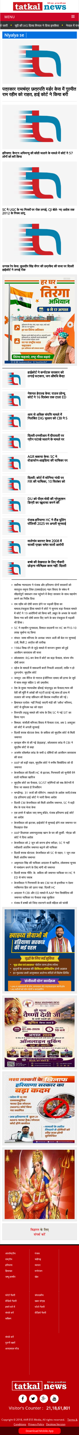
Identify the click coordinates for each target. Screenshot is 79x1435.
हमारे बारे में (10, 1307)
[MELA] (40, 1142)
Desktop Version (55, 1424)
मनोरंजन (38, 1271)
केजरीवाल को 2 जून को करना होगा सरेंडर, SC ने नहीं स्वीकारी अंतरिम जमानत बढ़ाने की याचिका (42, 845)
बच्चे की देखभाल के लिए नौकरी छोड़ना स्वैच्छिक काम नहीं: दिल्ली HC (47, 564)
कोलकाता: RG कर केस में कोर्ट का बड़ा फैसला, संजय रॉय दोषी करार (44, 660)
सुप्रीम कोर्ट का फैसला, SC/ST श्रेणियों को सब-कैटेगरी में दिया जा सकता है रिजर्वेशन (44, 785)
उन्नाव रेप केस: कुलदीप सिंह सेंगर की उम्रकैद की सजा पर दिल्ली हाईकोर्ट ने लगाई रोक (38, 267)
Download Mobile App (40, 1431)
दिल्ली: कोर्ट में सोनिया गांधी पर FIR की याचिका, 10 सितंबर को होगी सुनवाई (46, 479)
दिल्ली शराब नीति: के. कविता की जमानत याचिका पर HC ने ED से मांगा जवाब (44, 875)
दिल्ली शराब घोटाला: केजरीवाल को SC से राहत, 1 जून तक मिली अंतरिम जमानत (44, 855)
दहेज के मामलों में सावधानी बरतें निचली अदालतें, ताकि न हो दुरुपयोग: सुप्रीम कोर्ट (44, 670)
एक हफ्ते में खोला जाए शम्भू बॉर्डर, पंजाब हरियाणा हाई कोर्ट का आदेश (44, 815)
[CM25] (40, 990)
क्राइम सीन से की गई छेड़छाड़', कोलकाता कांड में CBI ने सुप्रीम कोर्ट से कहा (43, 745)
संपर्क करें (9, 1312)
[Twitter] (33, 1399)
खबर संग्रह (40, 1301)
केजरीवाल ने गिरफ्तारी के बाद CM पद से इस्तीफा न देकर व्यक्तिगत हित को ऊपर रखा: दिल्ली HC (43, 885)
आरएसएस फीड (12, 1348)
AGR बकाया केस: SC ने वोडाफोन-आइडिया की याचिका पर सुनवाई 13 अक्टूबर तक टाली (48, 458)
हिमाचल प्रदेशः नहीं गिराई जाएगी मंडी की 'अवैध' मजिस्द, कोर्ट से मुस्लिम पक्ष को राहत (43, 704)
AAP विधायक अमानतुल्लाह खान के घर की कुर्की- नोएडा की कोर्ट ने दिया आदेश (44, 835)
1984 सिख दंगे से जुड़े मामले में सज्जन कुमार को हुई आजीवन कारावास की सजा (41, 650)
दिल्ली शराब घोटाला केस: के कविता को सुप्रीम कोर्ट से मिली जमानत (44, 735)
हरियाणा (8, 1265)
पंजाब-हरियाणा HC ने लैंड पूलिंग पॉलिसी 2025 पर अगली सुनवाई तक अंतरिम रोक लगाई (47, 521)
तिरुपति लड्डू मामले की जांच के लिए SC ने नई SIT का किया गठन (42, 715)
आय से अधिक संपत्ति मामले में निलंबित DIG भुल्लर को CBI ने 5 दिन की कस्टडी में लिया (47, 416)
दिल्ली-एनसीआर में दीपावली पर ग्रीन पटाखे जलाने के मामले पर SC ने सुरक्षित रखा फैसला (46, 437)
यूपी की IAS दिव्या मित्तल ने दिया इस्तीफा (22, 25)
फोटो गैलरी (10, 1295)
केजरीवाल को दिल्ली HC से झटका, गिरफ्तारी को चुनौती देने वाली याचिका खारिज (44, 775)
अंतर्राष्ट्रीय (10, 1253)
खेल (36, 1277)
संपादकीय (39, 1295)
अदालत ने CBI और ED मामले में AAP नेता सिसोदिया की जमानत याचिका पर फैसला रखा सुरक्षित (43, 895)
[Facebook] (23, 1399)
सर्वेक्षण (8, 1318)
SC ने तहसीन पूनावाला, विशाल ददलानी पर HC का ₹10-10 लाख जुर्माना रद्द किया (45, 630)
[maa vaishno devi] (40, 1066)
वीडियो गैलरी (11, 1301)
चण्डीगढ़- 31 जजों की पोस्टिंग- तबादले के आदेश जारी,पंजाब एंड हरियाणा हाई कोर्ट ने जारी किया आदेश (45, 795)
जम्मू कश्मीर (10, 1277)
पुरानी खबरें (10, 1342)
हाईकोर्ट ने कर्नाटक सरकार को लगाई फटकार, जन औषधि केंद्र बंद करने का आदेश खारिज (46, 374)
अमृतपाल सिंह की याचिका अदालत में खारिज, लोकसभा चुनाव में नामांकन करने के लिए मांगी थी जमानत (45, 865)
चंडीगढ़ (38, 1259)
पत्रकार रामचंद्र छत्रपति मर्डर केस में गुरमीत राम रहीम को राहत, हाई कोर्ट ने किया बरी (39, 91)
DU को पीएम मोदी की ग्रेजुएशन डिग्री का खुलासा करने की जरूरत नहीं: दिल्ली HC (46, 500)
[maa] (40, 1218)
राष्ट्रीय (8, 1259)
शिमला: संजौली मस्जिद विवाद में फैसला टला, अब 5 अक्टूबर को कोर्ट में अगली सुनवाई (44, 725)
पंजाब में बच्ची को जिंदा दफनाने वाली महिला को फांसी (41, 903)
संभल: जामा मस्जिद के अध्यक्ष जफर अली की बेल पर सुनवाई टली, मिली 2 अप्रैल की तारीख (45, 640)
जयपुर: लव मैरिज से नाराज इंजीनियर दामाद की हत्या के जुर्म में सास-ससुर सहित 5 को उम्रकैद (44, 680)
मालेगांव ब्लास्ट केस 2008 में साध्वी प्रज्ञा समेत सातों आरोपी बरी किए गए (46, 542)
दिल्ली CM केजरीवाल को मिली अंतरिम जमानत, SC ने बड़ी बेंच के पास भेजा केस (44, 805)
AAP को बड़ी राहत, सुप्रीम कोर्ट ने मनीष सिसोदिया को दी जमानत (43, 765)
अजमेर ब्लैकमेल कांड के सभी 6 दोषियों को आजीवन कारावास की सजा (45, 755)
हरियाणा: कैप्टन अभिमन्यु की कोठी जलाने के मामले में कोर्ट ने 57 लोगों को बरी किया (37, 154)
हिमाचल (8, 1271)
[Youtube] (54, 1399)
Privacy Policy (36, 1424)
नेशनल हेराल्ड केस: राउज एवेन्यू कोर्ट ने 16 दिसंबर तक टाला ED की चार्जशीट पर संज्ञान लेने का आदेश (47, 395)
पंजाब (37, 1253)
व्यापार (37, 1265)
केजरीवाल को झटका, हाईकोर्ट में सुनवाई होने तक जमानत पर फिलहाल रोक (45, 825)
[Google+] (44, 1399)
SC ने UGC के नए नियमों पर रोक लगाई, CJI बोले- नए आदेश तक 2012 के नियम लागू (38, 211)
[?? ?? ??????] (40, 362)
